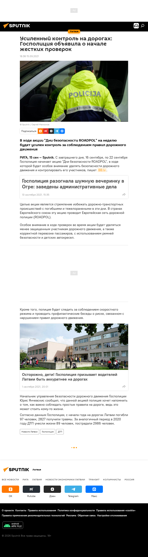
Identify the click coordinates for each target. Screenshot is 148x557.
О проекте (8, 510)
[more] (124, 194)
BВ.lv (102, 170)
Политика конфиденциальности (76, 510)
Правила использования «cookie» (115, 510)
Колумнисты (112, 479)
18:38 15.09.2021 (29, 56)
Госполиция (48, 431)
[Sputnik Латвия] (18, 28)
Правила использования (42, 510)
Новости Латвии (29, 431)
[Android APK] (13, 526)
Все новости (10, 479)
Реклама (71, 515)
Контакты (20, 510)
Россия (129, 479)
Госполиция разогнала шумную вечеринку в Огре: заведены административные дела (73, 183)
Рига (26, 479)
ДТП (60, 431)
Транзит (94, 479)
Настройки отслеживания (112, 515)
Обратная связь (87, 515)
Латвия (37, 479)
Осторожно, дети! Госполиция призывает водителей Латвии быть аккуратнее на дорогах (69, 376)
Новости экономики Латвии (65, 479)
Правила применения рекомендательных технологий (33, 515)
